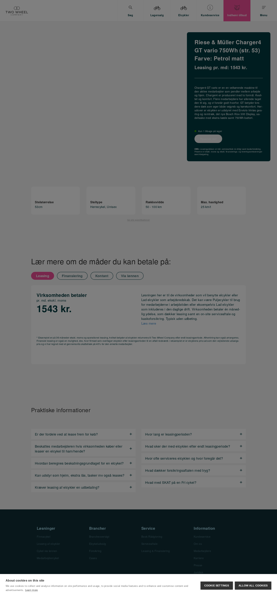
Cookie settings (216, 585)
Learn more (31, 590)
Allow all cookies (253, 585)
